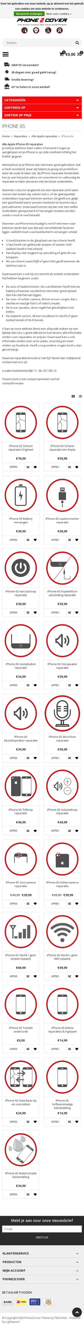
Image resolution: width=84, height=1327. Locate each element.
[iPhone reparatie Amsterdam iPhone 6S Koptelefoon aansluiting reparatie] (62, 551)
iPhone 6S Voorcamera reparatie (21, 884)
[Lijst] (80, 396)
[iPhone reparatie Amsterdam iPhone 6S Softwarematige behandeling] (62, 1060)
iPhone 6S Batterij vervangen (20, 520)
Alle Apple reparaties (44, 136)
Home (6, 136)
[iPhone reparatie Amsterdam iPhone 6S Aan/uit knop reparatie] (20, 551)
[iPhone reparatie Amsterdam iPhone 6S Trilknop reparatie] (20, 769)
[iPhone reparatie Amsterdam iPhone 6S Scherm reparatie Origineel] (20, 405)
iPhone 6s (67, 136)
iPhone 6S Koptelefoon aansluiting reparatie (62, 593)
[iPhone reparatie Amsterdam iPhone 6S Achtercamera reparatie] (62, 842)
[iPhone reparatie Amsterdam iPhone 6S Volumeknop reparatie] (62, 769)
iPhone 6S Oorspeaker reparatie (62, 666)
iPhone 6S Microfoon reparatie (62, 738)
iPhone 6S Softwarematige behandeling (62, 1104)
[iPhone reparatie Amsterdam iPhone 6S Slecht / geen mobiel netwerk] (20, 915)
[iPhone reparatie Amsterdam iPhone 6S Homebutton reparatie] (20, 624)
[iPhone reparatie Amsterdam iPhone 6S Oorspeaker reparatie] (62, 624)
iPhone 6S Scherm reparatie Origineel (20, 447)
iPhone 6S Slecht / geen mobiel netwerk (20, 957)
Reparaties (20, 136)
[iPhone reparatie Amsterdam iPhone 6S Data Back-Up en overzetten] (20, 1060)
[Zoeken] (77, 42)
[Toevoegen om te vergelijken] (28, 467)
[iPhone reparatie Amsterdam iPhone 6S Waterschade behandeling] (20, 1133)
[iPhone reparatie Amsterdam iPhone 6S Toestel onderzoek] (20, 987)
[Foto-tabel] (74, 396)
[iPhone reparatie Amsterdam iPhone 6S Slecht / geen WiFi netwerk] (62, 915)
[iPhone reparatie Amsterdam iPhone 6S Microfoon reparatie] (62, 696)
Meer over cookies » (58, 13)
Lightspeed (12, 1322)
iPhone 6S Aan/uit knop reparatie (21, 593)
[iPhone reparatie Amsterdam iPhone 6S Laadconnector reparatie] (62, 478)
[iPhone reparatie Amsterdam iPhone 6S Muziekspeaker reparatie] (20, 696)
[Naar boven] (77, 1312)
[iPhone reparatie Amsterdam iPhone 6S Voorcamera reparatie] (20, 842)
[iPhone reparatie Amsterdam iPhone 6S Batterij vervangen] (20, 478)
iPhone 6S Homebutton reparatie (21, 666)
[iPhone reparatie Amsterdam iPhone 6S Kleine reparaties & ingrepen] (62, 987)
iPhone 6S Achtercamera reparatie (62, 884)
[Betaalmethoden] (7, 1301)
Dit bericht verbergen (29, 13)
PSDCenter (60, 1318)
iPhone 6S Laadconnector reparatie (62, 520)
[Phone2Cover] (42, 25)
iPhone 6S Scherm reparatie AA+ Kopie (62, 447)
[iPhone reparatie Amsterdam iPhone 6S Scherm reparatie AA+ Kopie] (62, 405)
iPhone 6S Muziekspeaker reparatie (20, 738)
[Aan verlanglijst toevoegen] (35, 467)
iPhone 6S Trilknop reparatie (21, 811)
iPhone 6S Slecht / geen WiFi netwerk (62, 957)
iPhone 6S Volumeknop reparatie (62, 811)
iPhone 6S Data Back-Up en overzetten (21, 1102)
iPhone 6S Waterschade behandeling (21, 1175)
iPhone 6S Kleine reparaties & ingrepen (62, 1029)
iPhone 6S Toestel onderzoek (21, 1029)
